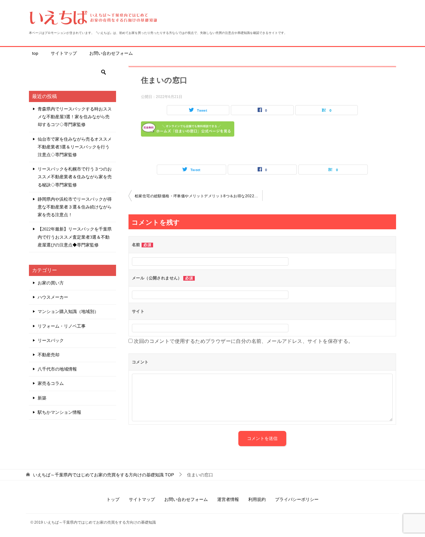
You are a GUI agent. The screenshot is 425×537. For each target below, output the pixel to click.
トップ (112, 499)
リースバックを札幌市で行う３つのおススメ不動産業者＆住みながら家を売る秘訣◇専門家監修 (75, 177)
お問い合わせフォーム (111, 53)
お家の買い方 (51, 283)
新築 (42, 398)
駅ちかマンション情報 (59, 412)
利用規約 (257, 499)
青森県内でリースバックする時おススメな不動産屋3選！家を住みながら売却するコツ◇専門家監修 (75, 117)
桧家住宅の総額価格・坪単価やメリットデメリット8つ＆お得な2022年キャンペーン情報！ (198, 196)
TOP (103, 474)
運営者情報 (228, 499)
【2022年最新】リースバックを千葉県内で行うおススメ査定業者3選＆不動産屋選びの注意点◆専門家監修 (75, 237)
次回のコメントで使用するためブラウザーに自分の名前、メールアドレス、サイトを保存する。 (243, 341)
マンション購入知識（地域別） (68, 311)
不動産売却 (48, 355)
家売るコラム (51, 383)
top (35, 53)
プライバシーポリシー (297, 499)
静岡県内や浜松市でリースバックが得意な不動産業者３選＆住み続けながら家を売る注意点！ (75, 207)
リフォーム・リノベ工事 (62, 326)
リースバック (51, 340)
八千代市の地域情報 (57, 369)
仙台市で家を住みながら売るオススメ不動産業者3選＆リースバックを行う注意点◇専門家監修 (75, 147)
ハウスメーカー (53, 297)
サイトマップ (64, 53)
